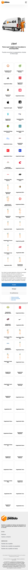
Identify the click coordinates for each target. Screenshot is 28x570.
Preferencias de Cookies (14, 556)
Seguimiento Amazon (8, 96)
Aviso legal (5, 555)
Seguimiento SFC (8, 409)
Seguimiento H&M (20, 252)
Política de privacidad (12, 555)
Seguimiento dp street (20, 180)
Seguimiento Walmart (8, 505)
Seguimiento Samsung (20, 385)
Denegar (14, 289)
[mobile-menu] (25, 2)
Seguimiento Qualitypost (8, 373)
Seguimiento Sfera (20, 409)
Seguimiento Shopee (8, 433)
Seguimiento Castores (20, 144)
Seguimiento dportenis (8, 193)
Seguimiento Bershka (20, 108)
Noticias (3, 534)
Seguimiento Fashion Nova (20, 217)
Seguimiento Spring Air (8, 445)
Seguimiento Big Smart (20, 120)
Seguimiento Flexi (20, 229)
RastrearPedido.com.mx (9, 559)
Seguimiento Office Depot (8, 337)
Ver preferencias (14, 293)
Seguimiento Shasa (8, 421)
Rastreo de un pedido (7, 543)
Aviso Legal (13, 299)
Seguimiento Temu (20, 469)
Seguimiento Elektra (20, 204)
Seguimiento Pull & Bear (8, 362)
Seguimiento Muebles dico (8, 325)
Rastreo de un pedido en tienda (9, 548)
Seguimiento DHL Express (8, 180)
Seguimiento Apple (8, 107)
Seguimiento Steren (20, 445)
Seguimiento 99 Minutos (20, 71)
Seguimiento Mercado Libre (8, 313)
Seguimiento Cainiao (8, 144)
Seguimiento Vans (20, 493)
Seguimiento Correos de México (8, 168)
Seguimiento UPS (8, 493)
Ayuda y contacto (6, 537)
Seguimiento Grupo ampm (8, 253)
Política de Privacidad (15, 298)
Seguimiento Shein (20, 421)
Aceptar (14, 284)
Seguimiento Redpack (20, 373)
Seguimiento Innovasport (20, 265)
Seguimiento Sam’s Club (8, 385)
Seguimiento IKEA (8, 265)
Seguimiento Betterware (8, 120)
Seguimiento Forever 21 (8, 241)
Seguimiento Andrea (20, 95)
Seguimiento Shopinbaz (20, 433)
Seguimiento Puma (20, 362)
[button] (26, 269)
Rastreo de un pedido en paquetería (10, 546)
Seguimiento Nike (20, 325)
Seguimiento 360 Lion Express (7, 71)
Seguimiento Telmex (8, 469)
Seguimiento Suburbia (20, 457)
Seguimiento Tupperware (20, 481)
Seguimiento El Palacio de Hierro (8, 205)
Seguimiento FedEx (8, 229)
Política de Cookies (15, 297)
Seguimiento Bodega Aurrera (8, 132)
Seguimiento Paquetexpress (8, 349)
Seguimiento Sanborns (8, 397)
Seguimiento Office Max (20, 338)
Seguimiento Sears (20, 397)
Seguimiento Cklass (8, 156)
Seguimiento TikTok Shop (8, 481)
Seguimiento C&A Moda (20, 132)
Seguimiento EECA (20, 192)
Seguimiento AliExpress (20, 83)
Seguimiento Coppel (20, 156)
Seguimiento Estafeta (8, 217)
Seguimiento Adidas (8, 83)
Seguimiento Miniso (20, 313)
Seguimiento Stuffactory (8, 457)
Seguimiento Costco (20, 168)
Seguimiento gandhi (20, 241)
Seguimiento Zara (20, 505)
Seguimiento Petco (20, 349)
